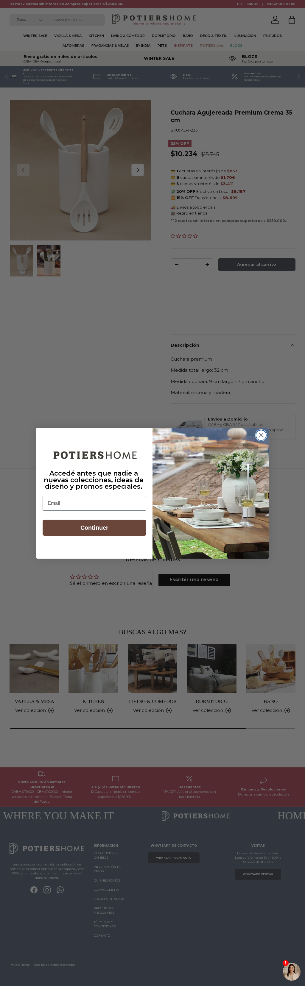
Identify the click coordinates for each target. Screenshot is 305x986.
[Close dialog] (261, 435)
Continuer (94, 527)
